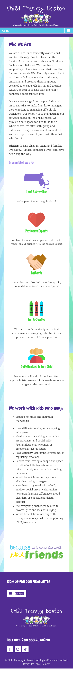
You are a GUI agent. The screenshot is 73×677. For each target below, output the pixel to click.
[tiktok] (25, 649)
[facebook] (10, 649)
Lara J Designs (42, 663)
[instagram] (18, 649)
